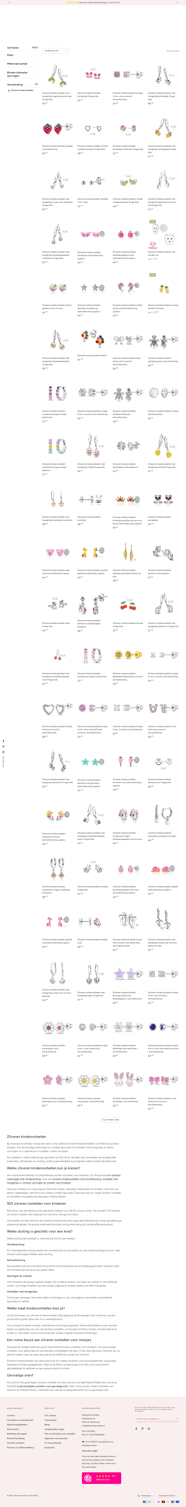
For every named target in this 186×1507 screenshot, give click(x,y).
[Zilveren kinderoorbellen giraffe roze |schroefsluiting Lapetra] (57, 921)
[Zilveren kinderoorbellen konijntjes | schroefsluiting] (128, 1080)
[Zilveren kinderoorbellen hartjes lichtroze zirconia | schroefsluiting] (57, 708)
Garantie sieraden (15, 1443)
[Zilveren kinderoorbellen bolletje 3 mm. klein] (93, 181)
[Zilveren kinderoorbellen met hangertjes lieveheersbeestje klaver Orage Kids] (93, 815)
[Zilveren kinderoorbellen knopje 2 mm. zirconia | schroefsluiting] (163, 655)
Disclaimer (49, 1447)
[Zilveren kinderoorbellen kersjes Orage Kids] (128, 605)
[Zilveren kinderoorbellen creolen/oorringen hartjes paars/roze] (57, 393)
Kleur (10, 55)
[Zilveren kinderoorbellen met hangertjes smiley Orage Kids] (163, 446)
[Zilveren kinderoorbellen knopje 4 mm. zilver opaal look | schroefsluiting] (93, 1027)
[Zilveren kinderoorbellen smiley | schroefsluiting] (163, 393)
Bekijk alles (36, 47)
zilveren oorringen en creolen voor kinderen (47, 1182)
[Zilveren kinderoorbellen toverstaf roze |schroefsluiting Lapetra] (128, 761)
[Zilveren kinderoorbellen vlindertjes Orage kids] (93, 75)
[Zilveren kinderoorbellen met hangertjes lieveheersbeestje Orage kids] (57, 340)
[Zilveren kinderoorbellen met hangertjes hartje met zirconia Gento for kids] (163, 921)
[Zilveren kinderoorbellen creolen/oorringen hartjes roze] (93, 655)
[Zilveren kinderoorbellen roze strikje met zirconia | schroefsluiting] (163, 1080)
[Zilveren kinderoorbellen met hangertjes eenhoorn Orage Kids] (57, 761)
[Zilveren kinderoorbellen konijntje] (93, 499)
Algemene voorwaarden (56, 1438)
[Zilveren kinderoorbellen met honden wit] (163, 234)
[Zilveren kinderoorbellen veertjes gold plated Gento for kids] (128, 552)
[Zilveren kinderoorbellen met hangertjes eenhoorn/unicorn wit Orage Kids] (163, 181)
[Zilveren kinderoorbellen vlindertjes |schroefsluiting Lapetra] (93, 234)
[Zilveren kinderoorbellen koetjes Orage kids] (93, 868)
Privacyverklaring (52, 1443)
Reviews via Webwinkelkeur (20, 1447)
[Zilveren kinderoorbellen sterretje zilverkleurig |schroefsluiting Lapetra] (93, 287)
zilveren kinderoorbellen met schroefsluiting (77, 1179)
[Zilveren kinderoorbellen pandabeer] (163, 499)
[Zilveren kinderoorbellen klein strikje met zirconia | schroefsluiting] (128, 340)
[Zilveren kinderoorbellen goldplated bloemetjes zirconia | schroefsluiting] (128, 655)
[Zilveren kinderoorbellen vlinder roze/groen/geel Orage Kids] (128, 181)
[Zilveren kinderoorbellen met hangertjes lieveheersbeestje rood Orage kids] (57, 655)
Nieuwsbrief (50, 1420)
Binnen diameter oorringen (17, 74)
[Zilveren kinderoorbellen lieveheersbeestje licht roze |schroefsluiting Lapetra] (128, 868)
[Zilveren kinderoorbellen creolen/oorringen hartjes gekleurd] (57, 446)
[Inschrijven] (177, 1419)
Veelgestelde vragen (54, 1429)
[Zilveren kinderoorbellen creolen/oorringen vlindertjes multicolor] (57, 868)
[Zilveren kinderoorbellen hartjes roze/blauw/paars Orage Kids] (93, 128)
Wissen (38, 84)
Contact (11, 1415)
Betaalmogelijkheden (17, 1424)
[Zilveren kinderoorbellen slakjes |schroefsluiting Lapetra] (163, 868)
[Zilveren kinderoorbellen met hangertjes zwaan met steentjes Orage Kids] (57, 181)
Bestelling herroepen (17, 1433)
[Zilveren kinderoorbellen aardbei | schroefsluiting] (57, 128)
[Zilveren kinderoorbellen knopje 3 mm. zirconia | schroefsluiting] (128, 708)
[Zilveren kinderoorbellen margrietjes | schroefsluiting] (93, 1080)
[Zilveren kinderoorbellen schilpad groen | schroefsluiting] (163, 340)
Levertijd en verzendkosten (20, 1420)
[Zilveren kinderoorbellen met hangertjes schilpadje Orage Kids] (163, 75)
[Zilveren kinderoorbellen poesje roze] (93, 921)
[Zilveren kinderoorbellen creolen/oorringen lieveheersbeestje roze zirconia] (128, 815)
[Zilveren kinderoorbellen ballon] (93, 339)
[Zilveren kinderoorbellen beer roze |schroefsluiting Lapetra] (57, 552)
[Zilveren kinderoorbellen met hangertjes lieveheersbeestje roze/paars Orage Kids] (57, 234)
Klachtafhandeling (16, 1438)
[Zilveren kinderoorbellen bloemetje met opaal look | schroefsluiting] (128, 1027)
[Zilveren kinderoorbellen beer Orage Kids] (57, 605)
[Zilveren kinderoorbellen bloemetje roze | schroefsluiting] (57, 1080)
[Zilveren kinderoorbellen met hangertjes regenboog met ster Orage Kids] (57, 75)
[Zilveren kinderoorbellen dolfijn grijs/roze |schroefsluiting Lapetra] (128, 287)
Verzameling (15, 84)
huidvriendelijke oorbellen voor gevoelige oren (42, 1386)
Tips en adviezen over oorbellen (59, 1433)
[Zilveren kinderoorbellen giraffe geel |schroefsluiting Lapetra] (93, 552)
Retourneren (13, 1429)
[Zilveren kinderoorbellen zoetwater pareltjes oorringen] (163, 815)
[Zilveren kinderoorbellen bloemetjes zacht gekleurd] (128, 446)
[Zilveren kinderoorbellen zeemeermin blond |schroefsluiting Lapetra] (57, 815)
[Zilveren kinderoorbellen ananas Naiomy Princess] (163, 287)
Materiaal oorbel (17, 63)
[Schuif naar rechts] (176, 2)
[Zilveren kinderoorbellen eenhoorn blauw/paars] (163, 552)
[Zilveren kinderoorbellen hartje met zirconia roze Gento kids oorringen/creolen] (128, 921)
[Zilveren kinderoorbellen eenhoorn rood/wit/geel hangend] (93, 604)
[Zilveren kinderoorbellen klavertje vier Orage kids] (163, 761)
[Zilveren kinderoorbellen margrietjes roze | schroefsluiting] (57, 1027)
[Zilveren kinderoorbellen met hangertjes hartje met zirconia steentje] (57, 973)
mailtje (96, 1460)
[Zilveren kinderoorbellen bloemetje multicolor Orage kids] (128, 128)
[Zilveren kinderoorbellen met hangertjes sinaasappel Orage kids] (163, 128)
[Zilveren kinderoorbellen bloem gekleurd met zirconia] (57, 287)
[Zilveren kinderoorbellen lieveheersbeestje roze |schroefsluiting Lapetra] (128, 234)
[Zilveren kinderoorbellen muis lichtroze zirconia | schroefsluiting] (163, 708)
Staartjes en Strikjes (20, 1496)
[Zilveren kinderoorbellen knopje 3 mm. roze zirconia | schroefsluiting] (128, 75)
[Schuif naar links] (9, 2)
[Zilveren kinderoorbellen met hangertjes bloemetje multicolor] (57, 499)
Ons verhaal (50, 1415)
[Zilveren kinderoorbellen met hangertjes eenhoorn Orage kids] (163, 605)
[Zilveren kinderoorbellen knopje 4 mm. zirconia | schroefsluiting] (93, 393)
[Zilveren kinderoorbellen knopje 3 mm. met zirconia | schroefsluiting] (163, 974)
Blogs (47, 1424)
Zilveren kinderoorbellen (21, 90)
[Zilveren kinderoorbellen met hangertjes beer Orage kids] (93, 974)
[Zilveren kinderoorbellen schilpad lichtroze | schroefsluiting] (128, 393)
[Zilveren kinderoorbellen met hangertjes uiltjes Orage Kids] (93, 446)
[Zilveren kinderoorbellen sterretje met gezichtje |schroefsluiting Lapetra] (93, 762)
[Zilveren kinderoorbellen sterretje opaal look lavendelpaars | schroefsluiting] (128, 974)
